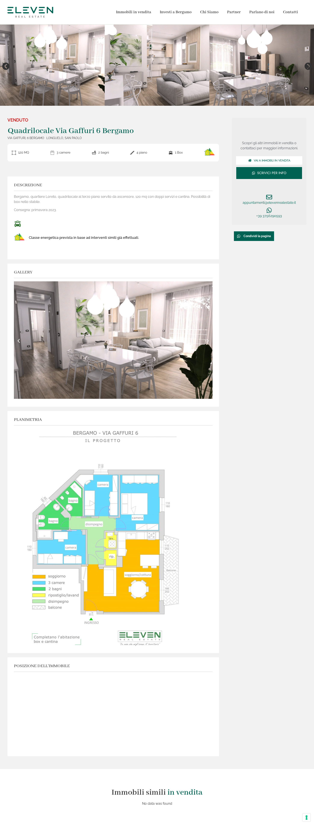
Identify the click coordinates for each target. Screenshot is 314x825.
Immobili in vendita (133, 12)
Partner (234, 12)
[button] (6, 66)
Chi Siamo (209, 12)
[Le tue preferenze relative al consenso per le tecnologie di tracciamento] (306, 817)
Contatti (290, 12)
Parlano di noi (261, 12)
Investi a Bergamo (176, 12)
